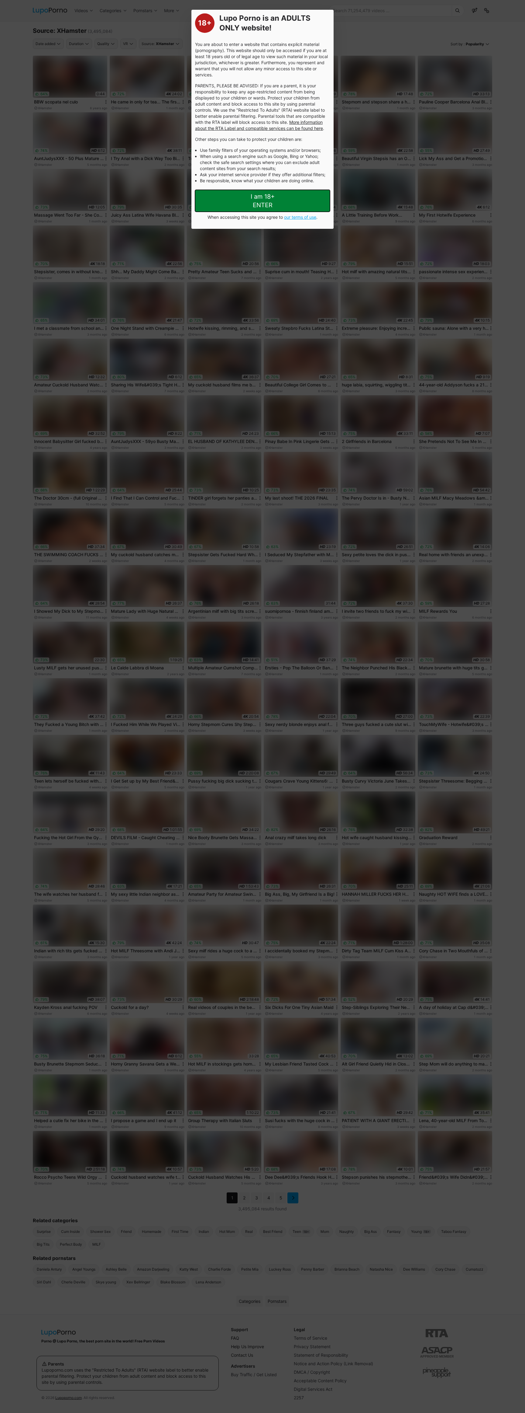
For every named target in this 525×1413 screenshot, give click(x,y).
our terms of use (300, 217)
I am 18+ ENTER (263, 201)
